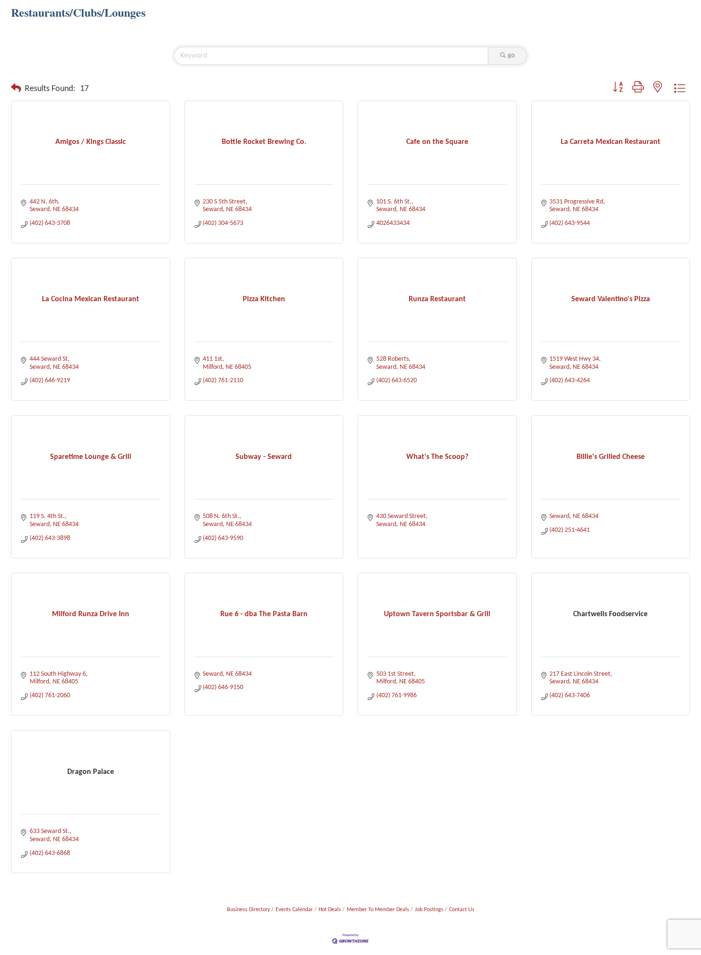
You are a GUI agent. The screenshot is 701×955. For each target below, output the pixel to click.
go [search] (511, 55)
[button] (16, 89)
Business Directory (248, 910)
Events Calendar (294, 910)
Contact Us (461, 910)
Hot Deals (330, 910)
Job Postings (429, 910)
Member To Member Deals (378, 910)
